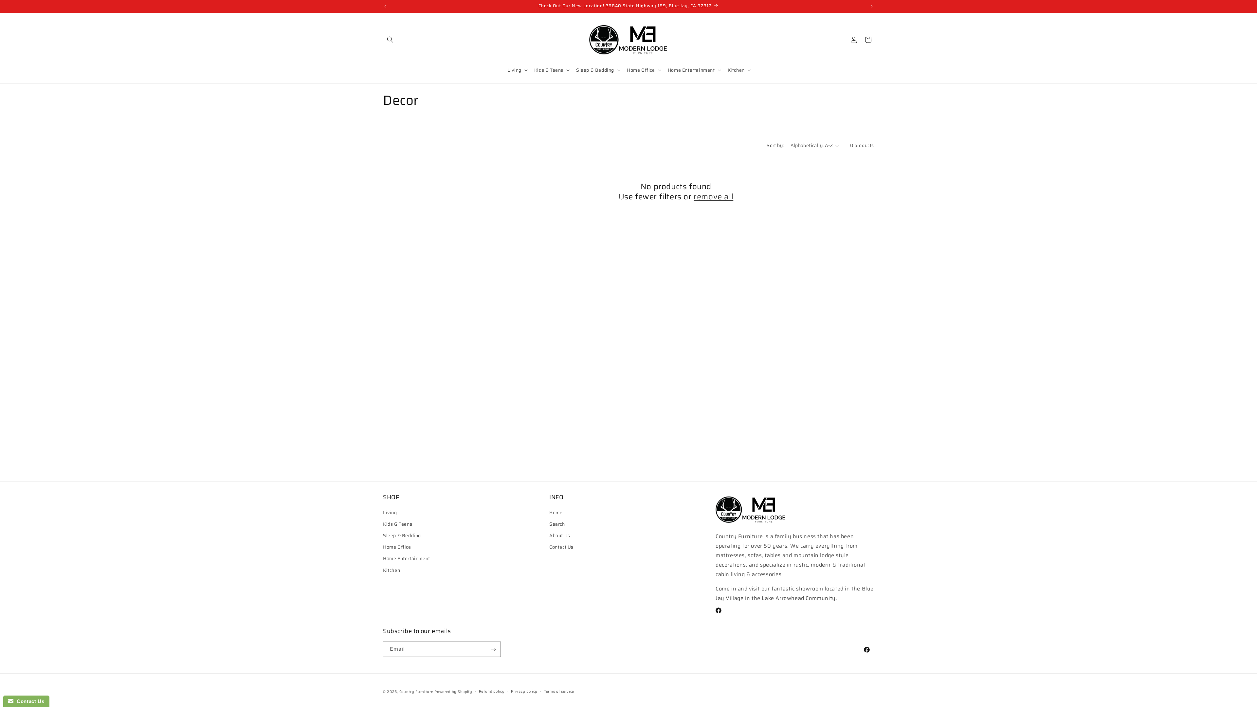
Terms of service (559, 691)
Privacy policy (524, 691)
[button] (390, 39)
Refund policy (492, 691)
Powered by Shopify (453, 692)
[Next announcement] (872, 6)
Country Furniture (416, 692)
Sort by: (775, 145)
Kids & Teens (397, 524)
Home (555, 512)
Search (557, 524)
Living (390, 512)
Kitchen (391, 570)
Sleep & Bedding (402, 535)
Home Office (397, 547)
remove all (713, 197)
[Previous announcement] (385, 6)
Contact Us (561, 547)
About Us (559, 535)
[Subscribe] (493, 649)
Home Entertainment (406, 558)
